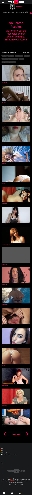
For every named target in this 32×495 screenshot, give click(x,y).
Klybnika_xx (19, 6)
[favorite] (4, 493)
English (2, 463)
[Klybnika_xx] (12, 7)
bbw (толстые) (13, 59)
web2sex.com (11, 484)
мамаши (4, 59)
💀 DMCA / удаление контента (9, 454)
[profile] (20, 493)
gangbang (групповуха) (8, 62)
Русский (3, 461)
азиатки (27, 56)
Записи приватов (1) (22, 12)
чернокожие (19, 56)
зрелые (21, 59)
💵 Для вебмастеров (6, 452)
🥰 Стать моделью (6, 450)
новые (4, 56)
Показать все (26, 52)
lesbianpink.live (20, 484)
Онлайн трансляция (8, 12)
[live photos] (12, 493)
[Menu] (3, 2)
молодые (10, 56)
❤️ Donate (3, 448)
